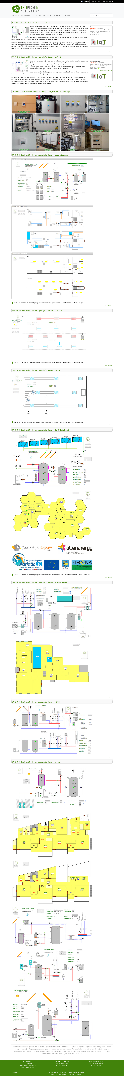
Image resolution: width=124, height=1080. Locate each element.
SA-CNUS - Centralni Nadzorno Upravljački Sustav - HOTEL (36, 702)
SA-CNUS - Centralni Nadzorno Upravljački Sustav (84, 1051)
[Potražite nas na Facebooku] (81, 1)
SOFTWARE (68, 15)
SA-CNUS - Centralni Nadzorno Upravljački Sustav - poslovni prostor (40, 155)
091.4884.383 (98, 1065)
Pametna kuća (77, 1049)
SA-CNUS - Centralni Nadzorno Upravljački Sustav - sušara (36, 370)
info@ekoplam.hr (98, 1063)
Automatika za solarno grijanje (23, 1047)
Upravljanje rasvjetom (52, 1047)
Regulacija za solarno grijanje (95, 1047)
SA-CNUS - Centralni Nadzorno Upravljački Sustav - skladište (37, 310)
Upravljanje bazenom (58, 1051)
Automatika (27, 1051)
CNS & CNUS (57, 15)
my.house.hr (39, 1047)
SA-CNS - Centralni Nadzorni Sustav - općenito (31, 22)
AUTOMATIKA (25, 15)
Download (93, 1)
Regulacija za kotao (65, 1053)
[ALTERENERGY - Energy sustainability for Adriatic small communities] (52, 557)
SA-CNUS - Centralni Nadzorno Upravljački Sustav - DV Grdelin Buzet (40, 430)
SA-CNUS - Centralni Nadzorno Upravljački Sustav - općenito (37, 57)
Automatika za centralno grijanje (72, 1047)
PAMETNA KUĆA (44, 15)
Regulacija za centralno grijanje (92, 1049)
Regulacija (24, 1049)
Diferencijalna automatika (41, 1051)
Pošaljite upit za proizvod (106, 36)
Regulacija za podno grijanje (39, 1049)
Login (111, 1)
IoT (34, 15)
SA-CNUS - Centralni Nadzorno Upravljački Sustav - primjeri (36, 762)
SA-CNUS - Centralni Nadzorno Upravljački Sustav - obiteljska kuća (39, 582)
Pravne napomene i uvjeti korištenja (57, 1072)
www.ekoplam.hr (98, 1061)
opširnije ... (108, 52)
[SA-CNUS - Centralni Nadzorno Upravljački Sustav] (52, 181)
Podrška (86, 1)
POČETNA (15, 15)
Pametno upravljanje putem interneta (61, 1049)
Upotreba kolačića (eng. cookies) (76, 1072)
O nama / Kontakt (103, 1)
